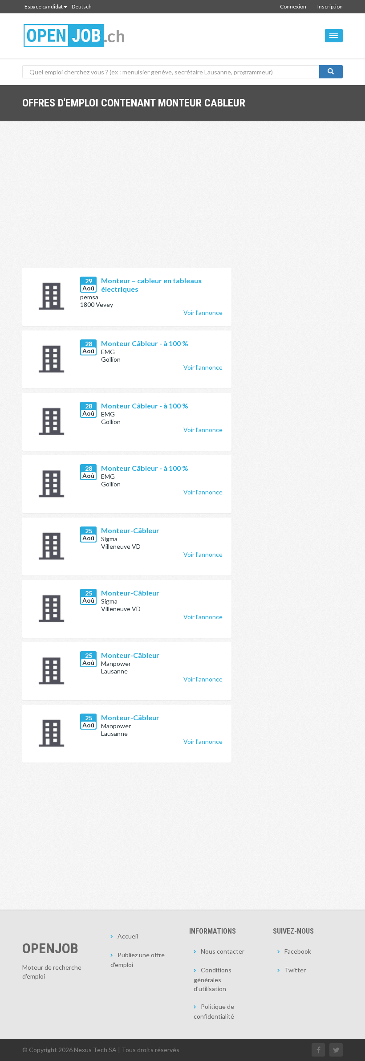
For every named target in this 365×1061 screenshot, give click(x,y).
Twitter (295, 970)
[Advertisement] (126, 201)
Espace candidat (43, 6)
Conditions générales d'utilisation (212, 979)
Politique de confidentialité (214, 1011)
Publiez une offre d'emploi (137, 959)
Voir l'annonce (203, 312)
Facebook (297, 951)
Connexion (293, 6)
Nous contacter (222, 951)
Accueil (128, 936)
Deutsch (82, 6)
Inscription (330, 6)
